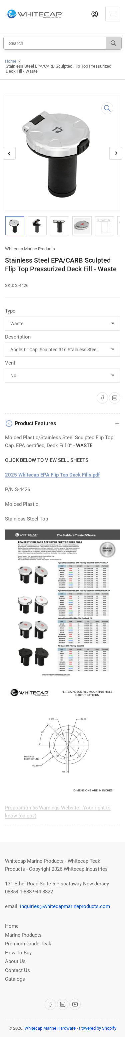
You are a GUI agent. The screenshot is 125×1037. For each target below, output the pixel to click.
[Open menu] (112, 14)
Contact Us (17, 970)
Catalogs (15, 979)
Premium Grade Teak (28, 944)
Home (10, 61)
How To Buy (18, 953)
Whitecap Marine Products (30, 248)
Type (10, 311)
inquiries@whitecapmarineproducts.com (65, 906)
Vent (10, 363)
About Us (15, 961)
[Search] (113, 43)
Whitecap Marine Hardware (50, 1028)
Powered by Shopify (97, 1028)
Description (18, 337)
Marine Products (23, 935)
